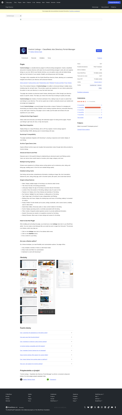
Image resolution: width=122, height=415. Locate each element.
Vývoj (49, 58)
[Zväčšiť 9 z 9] (71, 261)
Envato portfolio (59, 82)
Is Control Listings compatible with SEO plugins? (32, 346)
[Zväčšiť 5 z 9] (35, 298)
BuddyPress (98, 400)
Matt (97, 396)
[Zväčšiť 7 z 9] (35, 317)
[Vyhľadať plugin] (20, 15)
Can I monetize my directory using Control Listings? (33, 341)
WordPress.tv (54, 400)
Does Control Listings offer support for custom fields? (34, 355)
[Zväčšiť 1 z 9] (35, 261)
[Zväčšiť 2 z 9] (35, 271)
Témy (29, 396)
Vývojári (52, 398)
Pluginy (29, 398)
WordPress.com (99, 394)
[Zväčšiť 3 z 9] (35, 280)
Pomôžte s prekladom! (74, 11)
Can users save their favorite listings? (29, 337)
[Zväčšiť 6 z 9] (35, 308)
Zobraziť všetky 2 (98, 82)
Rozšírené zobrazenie (83, 92)
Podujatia (75, 396)
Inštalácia (41, 58)
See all (100, 117)
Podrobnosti (25, 58)
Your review (80, 117)
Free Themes (68, 82)
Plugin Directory (9, 7)
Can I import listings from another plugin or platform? (33, 359)
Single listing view (44, 82)
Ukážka (30, 394)
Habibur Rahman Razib (36, 51)
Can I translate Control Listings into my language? (33, 350)
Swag (75, 400)
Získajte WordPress (114, 2)
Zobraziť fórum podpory (83, 129)
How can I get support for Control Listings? (31, 363)
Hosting (7, 398)
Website (52, 82)
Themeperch (53, 379)
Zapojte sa (75, 394)
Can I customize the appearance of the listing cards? (34, 332)
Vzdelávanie (53, 394)
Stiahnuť (99, 50)
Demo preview (24, 82)
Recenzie (33, 58)
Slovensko (21, 407)
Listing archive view (34, 82)
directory (99, 85)
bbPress (97, 398)
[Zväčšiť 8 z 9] (53, 261)
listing (100, 88)
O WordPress (9, 394)
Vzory (29, 400)
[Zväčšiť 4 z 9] (35, 289)
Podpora (99, 58)
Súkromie (8, 400)
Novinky (7, 396)
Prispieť (75, 398)
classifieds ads (93, 85)
